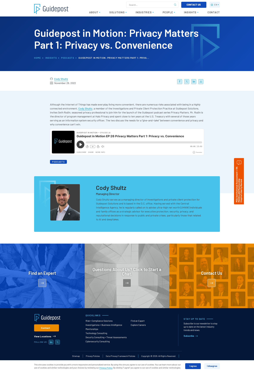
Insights (51, 57)
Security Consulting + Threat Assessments (106, 337)
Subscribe (189, 335)
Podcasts (67, 57)
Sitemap (76, 356)
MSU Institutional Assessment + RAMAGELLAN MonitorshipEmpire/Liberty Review (238, 184)
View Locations (42, 336)
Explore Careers (138, 325)
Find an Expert (138, 320)
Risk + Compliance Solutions (99, 320)
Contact (45, 327)
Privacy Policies (93, 356)
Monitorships (92, 329)
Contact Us (194, 4)
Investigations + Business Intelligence (104, 325)
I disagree (212, 366)
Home (37, 57)
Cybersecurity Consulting (98, 341)
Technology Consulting (96, 333)
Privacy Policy (105, 367)
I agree (193, 366)
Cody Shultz (61, 78)
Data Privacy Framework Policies (120, 356)
